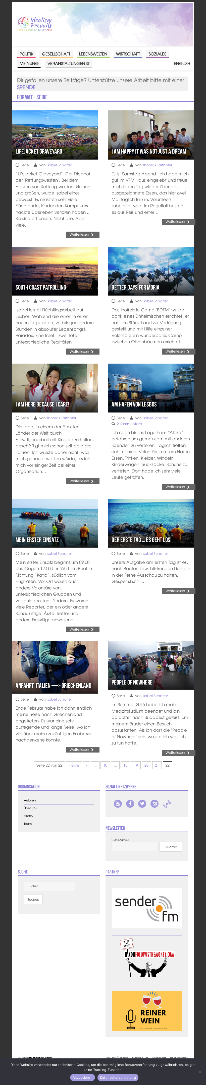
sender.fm (167, 804)
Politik (26, 54)
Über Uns (30, 808)
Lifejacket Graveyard (39, 151)
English (182, 63)
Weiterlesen (79, 234)
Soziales (157, 54)
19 (136, 765)
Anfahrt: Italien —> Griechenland (53, 685)
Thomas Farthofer (157, 164)
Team (28, 824)
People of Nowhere (132, 682)
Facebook (130, 804)
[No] (199, 1071)
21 (157, 765)
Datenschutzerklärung (118, 1077)
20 (146, 765)
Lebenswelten (93, 54)
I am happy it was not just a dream (149, 151)
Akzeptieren (82, 1077)
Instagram (154, 804)
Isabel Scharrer (59, 164)
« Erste (74, 765)
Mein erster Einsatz (37, 539)
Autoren (30, 800)
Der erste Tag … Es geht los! (142, 539)
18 (125, 765)
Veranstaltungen (66, 63)
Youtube (118, 804)
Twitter (142, 804)
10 (105, 765)
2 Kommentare (129, 423)
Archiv (28, 816)
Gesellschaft (56, 54)
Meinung (29, 63)
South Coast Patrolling (41, 287)
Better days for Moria (136, 287)
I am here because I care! (42, 404)
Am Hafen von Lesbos (134, 404)
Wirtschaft (128, 54)
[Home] (35, 24)
